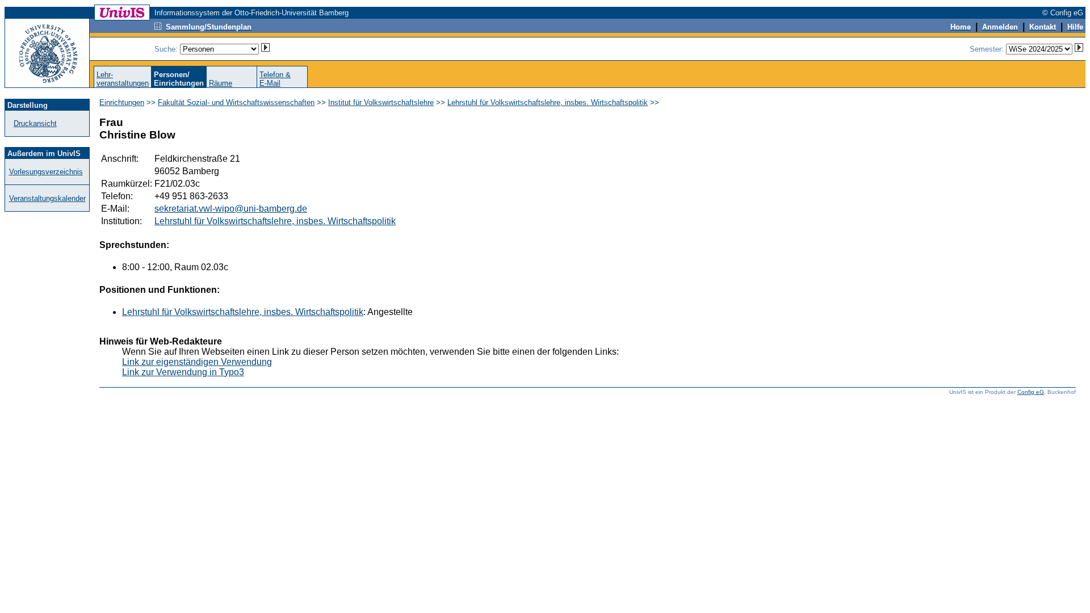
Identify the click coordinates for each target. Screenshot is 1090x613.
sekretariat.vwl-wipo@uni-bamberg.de (230, 208)
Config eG (1030, 392)
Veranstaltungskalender (47, 198)
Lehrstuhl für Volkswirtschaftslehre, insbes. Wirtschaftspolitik (547, 102)
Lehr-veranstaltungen (123, 78)
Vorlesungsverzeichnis (46, 171)
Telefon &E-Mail (275, 78)
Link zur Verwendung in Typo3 (183, 372)
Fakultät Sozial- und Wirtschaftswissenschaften (236, 102)
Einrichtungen (121, 102)
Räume (220, 83)
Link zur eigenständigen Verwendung (197, 362)
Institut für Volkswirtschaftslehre (381, 102)
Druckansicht (35, 123)
